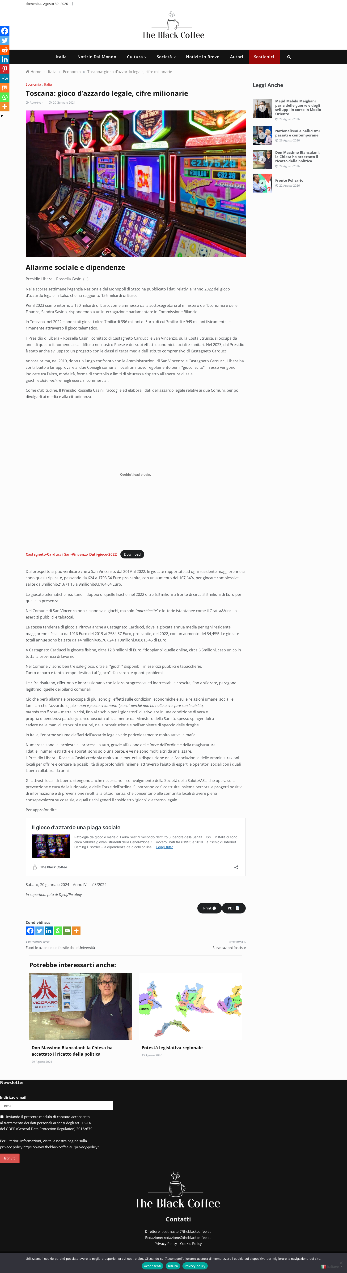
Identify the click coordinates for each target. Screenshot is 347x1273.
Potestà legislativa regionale (172, 1047)
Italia (61, 56)
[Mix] (4, 87)
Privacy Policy (166, 1243)
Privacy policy (195, 1266)
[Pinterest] (4, 69)
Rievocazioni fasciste (229, 947)
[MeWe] (4, 78)
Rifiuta (173, 1266)
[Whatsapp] (58, 930)
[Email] (67, 930)
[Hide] (2, 116)
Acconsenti (152, 1266)
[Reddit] (4, 50)
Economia (33, 84)
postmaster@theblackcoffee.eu (186, 1231)
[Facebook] (30, 930)
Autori (236, 56)
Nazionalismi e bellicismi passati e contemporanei (297, 132)
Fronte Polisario (289, 180)
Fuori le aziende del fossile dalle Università (60, 947)
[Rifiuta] (341, 1262)
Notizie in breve (203, 56)
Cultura (135, 56)
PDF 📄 (234, 908)
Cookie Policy (191, 1243)
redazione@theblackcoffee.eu (188, 1237)
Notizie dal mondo (96, 56)
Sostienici (264, 56)
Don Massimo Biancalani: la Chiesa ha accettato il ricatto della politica (297, 156)
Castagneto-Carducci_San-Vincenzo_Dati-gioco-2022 (71, 554)
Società (164, 56)
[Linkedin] (49, 930)
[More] (76, 930)
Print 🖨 (209, 908)
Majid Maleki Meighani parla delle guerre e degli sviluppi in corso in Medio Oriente (298, 107)
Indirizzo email (13, 1097)
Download (132, 554)
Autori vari (36, 103)
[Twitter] (39, 930)
